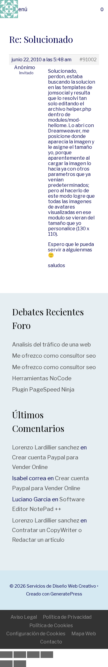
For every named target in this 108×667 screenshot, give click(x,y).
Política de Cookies (51, 625)
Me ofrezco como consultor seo (54, 355)
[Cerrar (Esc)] (46, 654)
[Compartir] (33, 654)
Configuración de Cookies (35, 634)
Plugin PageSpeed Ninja (43, 389)
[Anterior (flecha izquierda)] (6, 663)
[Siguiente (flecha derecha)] (20, 663)
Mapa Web (83, 634)
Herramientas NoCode (41, 378)
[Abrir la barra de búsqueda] (88, 9)
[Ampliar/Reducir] (6, 654)
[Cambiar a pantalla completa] (20, 654)
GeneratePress (66, 594)
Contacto (51, 642)
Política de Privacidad (67, 617)
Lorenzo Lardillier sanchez (45, 447)
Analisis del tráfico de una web (51, 344)
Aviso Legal (23, 617)
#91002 (88, 59)
